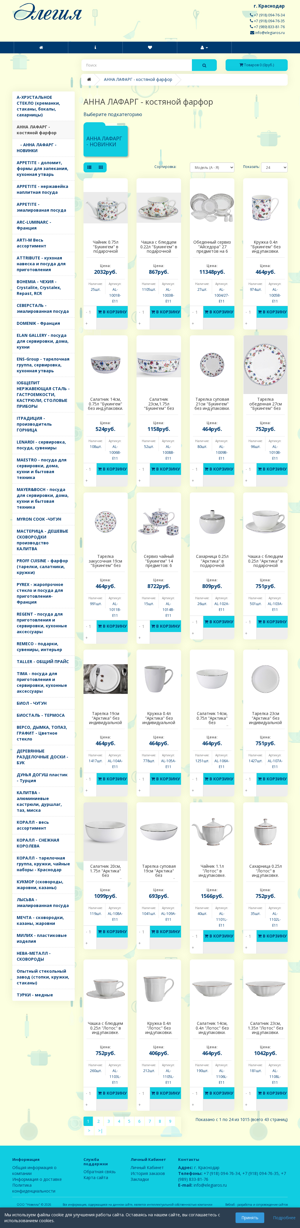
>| (100, 1130)
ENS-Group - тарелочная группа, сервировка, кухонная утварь (43, 364)
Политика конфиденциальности (33, 1188)
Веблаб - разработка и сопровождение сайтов (256, 1204)
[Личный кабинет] (204, 47)
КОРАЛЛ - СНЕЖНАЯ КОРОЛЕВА (38, 843)
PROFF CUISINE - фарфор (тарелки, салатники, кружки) (42, 566)
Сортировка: (165, 166)
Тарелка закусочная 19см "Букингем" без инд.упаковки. (105, 563)
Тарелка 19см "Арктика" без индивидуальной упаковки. (105, 720)
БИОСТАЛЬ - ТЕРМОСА (41, 715)
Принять (249, 1217)
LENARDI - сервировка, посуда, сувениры (41, 445)
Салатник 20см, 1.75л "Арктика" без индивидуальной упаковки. (105, 875)
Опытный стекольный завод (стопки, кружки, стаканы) (43, 977)
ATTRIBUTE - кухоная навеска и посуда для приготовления (41, 263)
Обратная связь (99, 1171)
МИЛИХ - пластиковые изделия (42, 938)
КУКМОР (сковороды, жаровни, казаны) (40, 884)
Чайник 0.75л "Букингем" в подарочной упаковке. (105, 248)
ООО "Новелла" (28, 1204)
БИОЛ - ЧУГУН (32, 703)
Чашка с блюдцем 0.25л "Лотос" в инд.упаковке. (105, 1027)
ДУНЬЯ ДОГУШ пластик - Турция (42, 777)
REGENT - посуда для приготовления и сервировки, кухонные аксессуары (42, 622)
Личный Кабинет (147, 1167)
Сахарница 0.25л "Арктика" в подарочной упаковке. (212, 563)
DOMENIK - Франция (38, 323)
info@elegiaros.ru (269, 32)
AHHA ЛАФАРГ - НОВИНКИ (104, 141)
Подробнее (284, 1217)
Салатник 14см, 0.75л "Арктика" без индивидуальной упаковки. (212, 722)
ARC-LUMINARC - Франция (34, 225)
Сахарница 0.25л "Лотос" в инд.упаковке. (265, 870)
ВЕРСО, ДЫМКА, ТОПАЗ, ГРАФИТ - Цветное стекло (42, 733)
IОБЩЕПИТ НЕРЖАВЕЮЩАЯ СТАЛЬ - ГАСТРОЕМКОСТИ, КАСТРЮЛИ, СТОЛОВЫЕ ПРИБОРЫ (43, 394)
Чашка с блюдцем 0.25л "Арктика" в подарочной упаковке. (265, 563)
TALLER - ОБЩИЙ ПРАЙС (43, 661)
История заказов (148, 1173)
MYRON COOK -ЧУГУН (39, 519)
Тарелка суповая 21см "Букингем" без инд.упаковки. (212, 403)
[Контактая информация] (150, 47)
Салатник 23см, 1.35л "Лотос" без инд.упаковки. (265, 1027)
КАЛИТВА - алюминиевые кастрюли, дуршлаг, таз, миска (39, 801)
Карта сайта (95, 1177)
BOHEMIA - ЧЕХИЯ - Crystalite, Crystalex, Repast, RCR (39, 287)
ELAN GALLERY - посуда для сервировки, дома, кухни (43, 341)
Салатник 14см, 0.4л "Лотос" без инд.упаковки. (212, 1027)
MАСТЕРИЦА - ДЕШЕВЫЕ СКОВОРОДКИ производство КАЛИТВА (42, 539)
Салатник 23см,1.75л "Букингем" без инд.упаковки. (159, 405)
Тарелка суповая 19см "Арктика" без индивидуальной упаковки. (159, 875)
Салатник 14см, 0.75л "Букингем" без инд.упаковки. (105, 403)
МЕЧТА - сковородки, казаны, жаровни (40, 920)
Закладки (140, 1179)
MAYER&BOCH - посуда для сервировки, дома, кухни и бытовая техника (43, 498)
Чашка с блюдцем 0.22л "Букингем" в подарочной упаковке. (158, 248)
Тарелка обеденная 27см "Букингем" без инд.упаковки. (265, 405)
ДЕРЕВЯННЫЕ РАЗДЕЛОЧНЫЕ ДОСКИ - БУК (42, 756)
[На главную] (41, 47)
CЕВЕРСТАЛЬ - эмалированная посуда (43, 308)
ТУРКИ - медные (35, 995)
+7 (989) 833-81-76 (269, 26)
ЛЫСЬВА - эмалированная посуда (43, 902)
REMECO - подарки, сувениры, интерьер (39, 646)
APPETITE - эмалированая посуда (41, 207)
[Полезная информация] (95, 47)
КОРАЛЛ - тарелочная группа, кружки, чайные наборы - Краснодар (43, 863)
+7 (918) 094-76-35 (269, 20)
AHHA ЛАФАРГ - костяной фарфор (37, 129)
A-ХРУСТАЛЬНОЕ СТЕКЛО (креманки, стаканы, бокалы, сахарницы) (38, 106)
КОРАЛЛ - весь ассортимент (33, 825)
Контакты (188, 1159)
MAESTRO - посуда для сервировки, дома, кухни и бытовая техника (42, 468)
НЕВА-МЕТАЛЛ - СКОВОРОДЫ (34, 956)
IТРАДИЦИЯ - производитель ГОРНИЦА (34, 424)
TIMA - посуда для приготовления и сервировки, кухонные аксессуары (42, 682)
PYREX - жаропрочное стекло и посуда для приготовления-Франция (40, 593)
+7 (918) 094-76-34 (269, 15)
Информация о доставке (37, 1179)
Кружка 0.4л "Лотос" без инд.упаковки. (158, 1027)
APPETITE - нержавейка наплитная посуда (42, 189)
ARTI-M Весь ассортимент (31, 243)
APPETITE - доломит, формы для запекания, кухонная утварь (42, 168)
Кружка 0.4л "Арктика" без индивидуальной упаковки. (158, 720)
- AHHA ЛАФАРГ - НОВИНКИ (37, 147)
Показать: (247, 166)
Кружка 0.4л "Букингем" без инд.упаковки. (265, 246)
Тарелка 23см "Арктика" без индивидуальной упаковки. (265, 720)
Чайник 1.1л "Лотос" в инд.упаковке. (212, 870)
